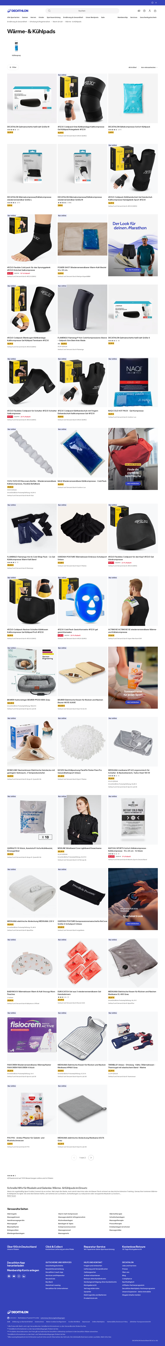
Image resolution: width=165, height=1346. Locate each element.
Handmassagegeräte (15, 1220)
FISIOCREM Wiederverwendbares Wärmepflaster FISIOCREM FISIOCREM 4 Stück (29, 1066)
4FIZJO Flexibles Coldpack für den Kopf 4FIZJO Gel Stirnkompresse (131, 558)
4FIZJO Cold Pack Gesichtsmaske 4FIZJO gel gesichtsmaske (78, 630)
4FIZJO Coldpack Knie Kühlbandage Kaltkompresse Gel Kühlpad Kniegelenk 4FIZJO (81, 128)
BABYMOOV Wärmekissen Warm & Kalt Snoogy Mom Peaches (31, 992)
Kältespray (16, 55)
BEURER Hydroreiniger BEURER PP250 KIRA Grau (28, 700)
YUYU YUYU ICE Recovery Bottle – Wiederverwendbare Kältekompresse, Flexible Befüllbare (31, 482)
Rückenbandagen (65, 1220)
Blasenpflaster (13, 1227)
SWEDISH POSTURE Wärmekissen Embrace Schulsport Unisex (82, 558)
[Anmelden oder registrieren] (149, 10)
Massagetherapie (116, 1220)
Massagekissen (13, 1217)
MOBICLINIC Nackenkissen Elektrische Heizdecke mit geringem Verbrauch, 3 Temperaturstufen (31, 771)
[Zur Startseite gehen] (17, 10)
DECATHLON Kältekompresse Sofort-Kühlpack (129, 127)
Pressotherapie (115, 1224)
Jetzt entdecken (133, 483)
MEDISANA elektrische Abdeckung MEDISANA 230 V (30, 921)
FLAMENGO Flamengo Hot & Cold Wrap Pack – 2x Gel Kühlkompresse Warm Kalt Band (31, 558)
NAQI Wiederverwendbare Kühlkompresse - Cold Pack (82, 481)
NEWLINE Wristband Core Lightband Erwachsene (79, 848)
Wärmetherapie (115, 1214)
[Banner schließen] (156, 2)
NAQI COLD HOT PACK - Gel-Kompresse (126, 411)
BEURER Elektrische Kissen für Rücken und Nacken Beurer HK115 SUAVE (80, 701)
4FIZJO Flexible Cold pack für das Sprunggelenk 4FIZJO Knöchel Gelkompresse (29, 268)
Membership (123, 17)
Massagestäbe (115, 1230)
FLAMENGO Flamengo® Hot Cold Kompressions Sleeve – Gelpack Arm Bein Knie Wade (82, 339)
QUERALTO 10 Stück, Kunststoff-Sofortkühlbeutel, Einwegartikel (30, 849)
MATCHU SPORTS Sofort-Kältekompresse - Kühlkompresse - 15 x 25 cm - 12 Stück (127, 849)
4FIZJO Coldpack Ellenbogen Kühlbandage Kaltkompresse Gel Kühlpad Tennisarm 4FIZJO (28, 339)
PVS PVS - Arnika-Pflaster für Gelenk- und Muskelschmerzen (25, 1139)
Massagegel (12, 1224)
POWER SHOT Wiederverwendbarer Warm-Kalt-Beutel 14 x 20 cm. (82, 268)
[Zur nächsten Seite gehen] (91, 1157)
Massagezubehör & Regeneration (71, 1217)
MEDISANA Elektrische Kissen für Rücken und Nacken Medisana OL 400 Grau (132, 992)
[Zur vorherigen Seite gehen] (74, 1157)
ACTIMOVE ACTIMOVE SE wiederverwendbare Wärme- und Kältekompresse (132, 630)
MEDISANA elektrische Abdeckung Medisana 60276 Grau (81, 1139)
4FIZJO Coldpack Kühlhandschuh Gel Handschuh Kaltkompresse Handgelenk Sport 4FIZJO (130, 198)
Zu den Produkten (132, 270)
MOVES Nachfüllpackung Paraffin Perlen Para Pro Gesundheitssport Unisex (80, 771)
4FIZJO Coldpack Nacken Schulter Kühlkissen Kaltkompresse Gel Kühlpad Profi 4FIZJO (27, 630)
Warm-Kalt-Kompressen (68, 1214)
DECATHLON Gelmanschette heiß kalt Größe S (129, 338)
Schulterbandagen (117, 1217)
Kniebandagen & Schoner (119, 1227)
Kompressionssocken (67, 1227)
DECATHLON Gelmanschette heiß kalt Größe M (28, 127)
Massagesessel (64, 1230)
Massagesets (63, 1233)
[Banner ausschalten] (152, 2)
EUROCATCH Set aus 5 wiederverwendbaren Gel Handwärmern (79, 992)
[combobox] (149, 67)
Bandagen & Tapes (65, 1224)
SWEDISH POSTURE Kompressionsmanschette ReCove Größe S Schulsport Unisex (82, 922)
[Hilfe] (144, 10)
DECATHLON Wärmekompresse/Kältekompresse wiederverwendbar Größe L (29, 198)
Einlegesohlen (13, 1230)
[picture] (32, 98)
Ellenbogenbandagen (15, 1233)
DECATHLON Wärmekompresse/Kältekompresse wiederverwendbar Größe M (80, 198)
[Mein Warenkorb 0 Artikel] (155, 10)
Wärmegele (12, 1214)
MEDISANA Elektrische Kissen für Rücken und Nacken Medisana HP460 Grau (82, 1066)
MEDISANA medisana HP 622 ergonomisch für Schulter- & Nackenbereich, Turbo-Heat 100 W (129, 771)
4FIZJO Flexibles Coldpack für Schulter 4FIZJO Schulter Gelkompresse (32, 412)
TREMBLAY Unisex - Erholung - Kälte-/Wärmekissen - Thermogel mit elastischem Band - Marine (131, 1066)
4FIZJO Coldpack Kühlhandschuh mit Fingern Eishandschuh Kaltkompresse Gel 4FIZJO (78, 412)
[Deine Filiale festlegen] (139, 10)
